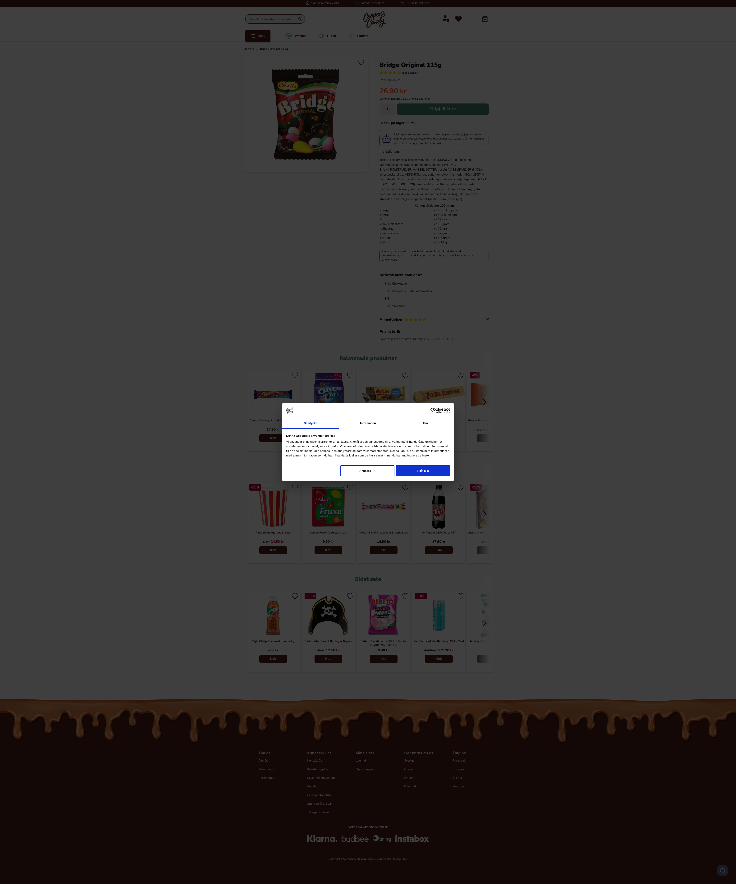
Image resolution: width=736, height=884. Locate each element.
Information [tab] (368, 423)
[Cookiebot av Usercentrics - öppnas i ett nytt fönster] (433, 410)
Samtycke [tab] (310, 423)
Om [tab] (425, 423)
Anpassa (365, 470)
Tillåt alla (423, 470)
